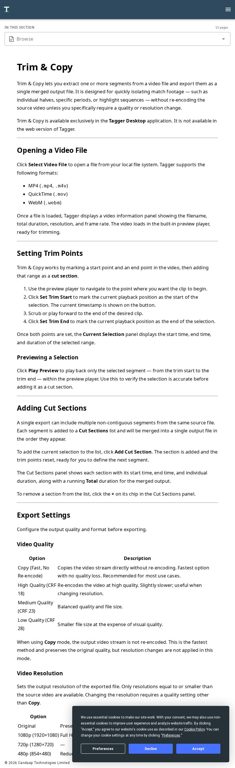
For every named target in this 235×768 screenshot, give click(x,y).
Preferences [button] (171, 735)
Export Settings (43, 515)
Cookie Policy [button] (194, 729)
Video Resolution (40, 673)
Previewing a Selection (48, 357)
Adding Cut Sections (52, 408)
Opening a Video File (52, 150)
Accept (198, 749)
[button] (223, 38)
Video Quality (35, 544)
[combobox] (117, 39)
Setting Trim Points (50, 253)
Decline (151, 749)
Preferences (103, 749)
